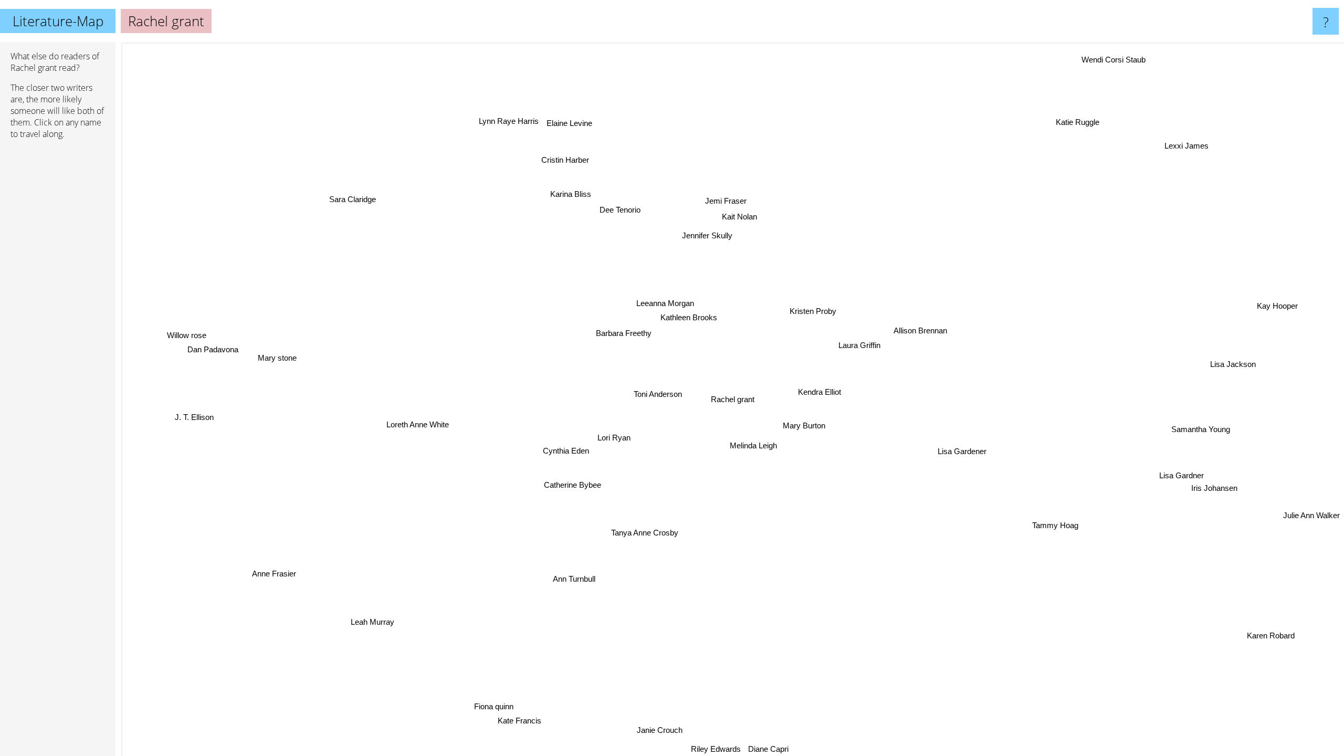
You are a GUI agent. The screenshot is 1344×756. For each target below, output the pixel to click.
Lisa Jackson (1239, 366)
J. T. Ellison (200, 406)
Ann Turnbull (580, 578)
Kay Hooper (1288, 312)
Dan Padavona (213, 356)
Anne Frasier (292, 586)
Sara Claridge (343, 204)
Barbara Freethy (621, 333)
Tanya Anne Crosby (651, 532)
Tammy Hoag (1061, 525)
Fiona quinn (493, 704)
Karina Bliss (566, 194)
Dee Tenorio (615, 209)
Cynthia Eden (563, 447)
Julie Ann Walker (1311, 522)
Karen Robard (1218, 659)
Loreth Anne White (417, 427)
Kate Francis (519, 718)
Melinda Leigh (763, 444)
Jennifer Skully (702, 234)
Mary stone (281, 359)
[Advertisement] (57, 308)
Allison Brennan (927, 332)
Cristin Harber (581, 157)
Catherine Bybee (578, 484)
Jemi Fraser (713, 199)
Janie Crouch (649, 728)
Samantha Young (1198, 430)
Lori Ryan (621, 442)
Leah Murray (379, 622)
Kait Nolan (727, 215)
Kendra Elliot (825, 391)
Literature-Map (58, 21)
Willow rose (187, 342)
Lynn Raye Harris (524, 118)
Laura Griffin (866, 347)
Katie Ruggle (1071, 121)
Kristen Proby (809, 308)
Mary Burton (810, 424)
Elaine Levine (585, 120)
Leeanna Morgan (661, 303)
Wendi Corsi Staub (1102, 57)
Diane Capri (743, 748)
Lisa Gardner (1186, 475)
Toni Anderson (655, 392)
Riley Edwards (691, 748)
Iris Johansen (1239, 472)
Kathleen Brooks (685, 316)
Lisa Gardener (970, 451)
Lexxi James (1154, 128)
